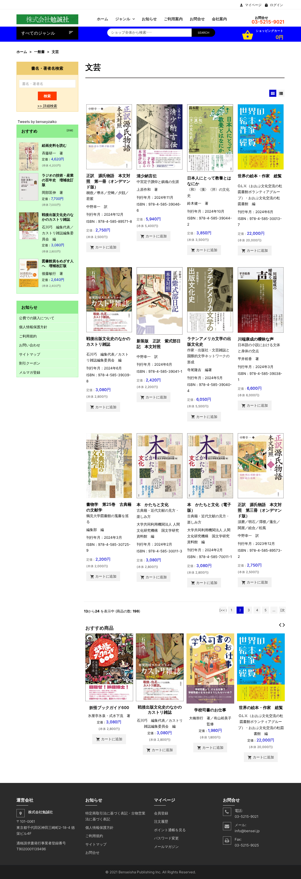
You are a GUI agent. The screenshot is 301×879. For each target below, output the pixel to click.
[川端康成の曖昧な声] (261, 299)
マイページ (253, 5)
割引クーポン (29, 363)
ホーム (21, 51)
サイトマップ (29, 354)
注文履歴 (161, 821)
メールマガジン (166, 846)
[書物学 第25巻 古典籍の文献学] (109, 465)
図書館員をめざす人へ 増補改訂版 (58, 263)
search (203, 32)
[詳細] (69, 130)
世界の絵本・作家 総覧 (260, 175)
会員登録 (161, 813)
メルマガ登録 (29, 372)
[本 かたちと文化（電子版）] (210, 465)
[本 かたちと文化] (159, 465)
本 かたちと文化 (153, 504)
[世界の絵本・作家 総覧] (261, 136)
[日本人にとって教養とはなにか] (210, 137)
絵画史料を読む (54, 145)
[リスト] (281, 93)
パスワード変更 (166, 838)
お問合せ (92, 852)
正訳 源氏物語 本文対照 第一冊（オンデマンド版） (108, 181)
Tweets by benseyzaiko (37, 121)
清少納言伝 (147, 175)
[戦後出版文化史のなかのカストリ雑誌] (109, 299)
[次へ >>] (282, 611)
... (274, 610)
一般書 (39, 51)
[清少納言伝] (159, 136)
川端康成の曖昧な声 (256, 338)
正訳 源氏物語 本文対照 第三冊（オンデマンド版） (260, 510)
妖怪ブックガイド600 (109, 707)
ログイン (276, 5)
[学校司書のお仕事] (210, 668)
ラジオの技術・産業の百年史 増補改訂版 (58, 180)
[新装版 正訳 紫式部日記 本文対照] (159, 300)
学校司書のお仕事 (210, 710)
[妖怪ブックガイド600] (109, 667)
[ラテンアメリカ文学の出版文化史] (210, 299)
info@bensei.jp (247, 831)
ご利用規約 (28, 336)
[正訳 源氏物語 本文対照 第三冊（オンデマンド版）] (261, 465)
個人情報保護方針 (33, 327)
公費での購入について (36, 318)
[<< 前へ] (222, 611)
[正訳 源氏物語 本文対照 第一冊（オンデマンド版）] (109, 136)
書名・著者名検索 (47, 68)
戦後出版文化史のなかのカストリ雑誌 (58, 217)
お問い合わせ (29, 345)
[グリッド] (272, 93)
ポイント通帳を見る (170, 830)
